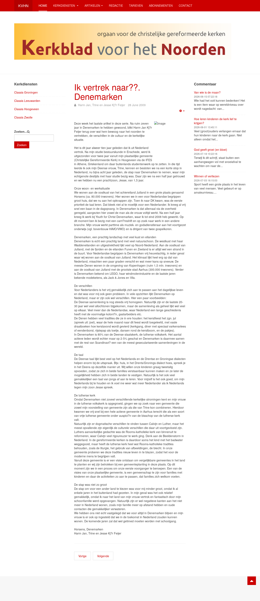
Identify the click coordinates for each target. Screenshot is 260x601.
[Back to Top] (251, 580)
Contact (185, 5)
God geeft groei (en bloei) (210, 150)
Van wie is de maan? (207, 92)
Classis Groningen (26, 92)
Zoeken (22, 145)
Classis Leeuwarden (27, 101)
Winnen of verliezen (206, 176)
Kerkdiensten (64, 5)
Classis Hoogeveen (26, 109)
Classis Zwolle (23, 117)
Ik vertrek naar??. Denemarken (107, 91)
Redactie (116, 5)
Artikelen (92, 5)
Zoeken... (20, 131)
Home (43, 5)
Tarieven (136, 5)
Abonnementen (161, 5)
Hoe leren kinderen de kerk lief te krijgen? (215, 121)
